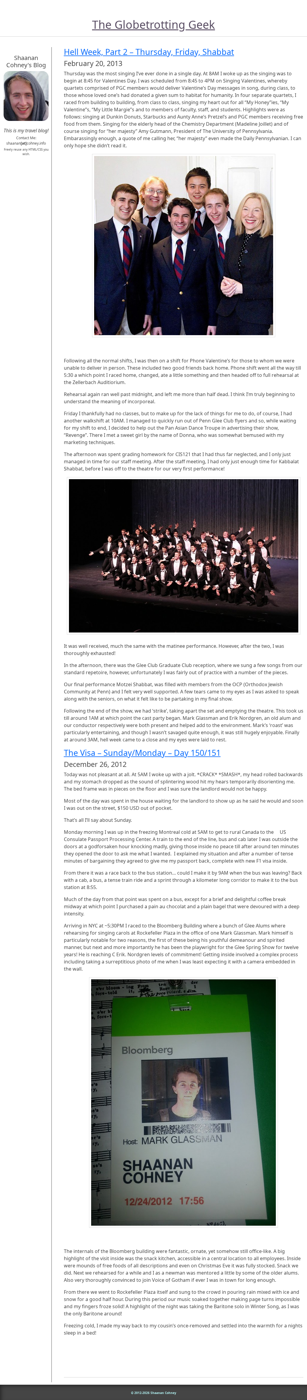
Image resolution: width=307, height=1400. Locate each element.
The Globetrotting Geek (153, 24)
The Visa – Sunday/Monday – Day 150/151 (142, 752)
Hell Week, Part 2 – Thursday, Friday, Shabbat (149, 51)
